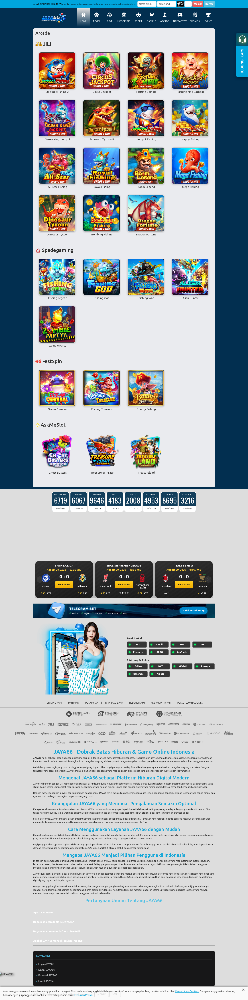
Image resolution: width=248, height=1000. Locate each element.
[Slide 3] (125, 592)
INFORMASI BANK (114, 703)
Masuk (198, 4)
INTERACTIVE (180, 21)
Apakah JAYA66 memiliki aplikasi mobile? (58, 940)
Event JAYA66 (46, 980)
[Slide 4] (128, 592)
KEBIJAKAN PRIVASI (161, 703)
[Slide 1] (120, 592)
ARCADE (164, 21)
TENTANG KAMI (53, 703)
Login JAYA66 (46, 964)
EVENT (208, 21)
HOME (83, 21)
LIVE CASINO (124, 21)
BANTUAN (73, 703)
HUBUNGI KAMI (137, 703)
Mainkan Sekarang (193, 610)
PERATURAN (91, 703)
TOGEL (96, 21)
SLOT (109, 21)
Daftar (209, 4)
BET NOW (64, 584)
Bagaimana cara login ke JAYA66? (53, 921)
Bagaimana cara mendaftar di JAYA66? (56, 931)
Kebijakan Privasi (83, 995)
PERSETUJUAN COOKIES (190, 703)
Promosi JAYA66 (47, 975)
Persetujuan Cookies (187, 991)
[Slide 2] (122, 592)
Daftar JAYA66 (46, 969)
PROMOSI (195, 21)
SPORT (138, 21)
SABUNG (151, 21)
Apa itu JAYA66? (43, 912)
